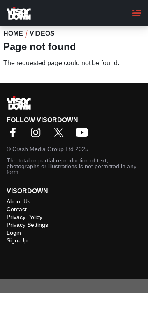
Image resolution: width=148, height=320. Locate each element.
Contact (17, 209)
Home (13, 33)
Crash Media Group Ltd (43, 149)
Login (14, 232)
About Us (18, 201)
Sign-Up (17, 240)
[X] (61, 135)
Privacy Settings (27, 225)
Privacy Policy (24, 217)
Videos (42, 33)
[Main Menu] (136, 13)
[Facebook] (15, 135)
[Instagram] (38, 135)
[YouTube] (84, 135)
